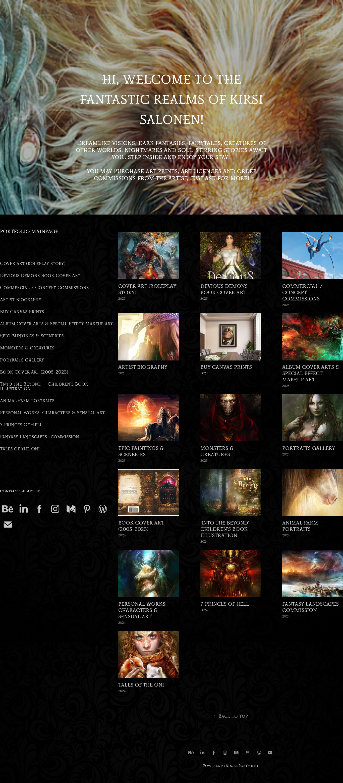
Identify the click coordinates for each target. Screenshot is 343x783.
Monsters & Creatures (27, 348)
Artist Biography (20, 300)
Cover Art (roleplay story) (33, 264)
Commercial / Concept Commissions (44, 288)
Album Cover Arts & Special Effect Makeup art (56, 324)
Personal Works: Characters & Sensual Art (52, 413)
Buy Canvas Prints (22, 312)
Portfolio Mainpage (29, 231)
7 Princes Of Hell (21, 425)
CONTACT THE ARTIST (20, 491)
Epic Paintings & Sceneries (32, 336)
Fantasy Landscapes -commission (39, 437)
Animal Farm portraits (27, 401)
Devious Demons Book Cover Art (40, 276)
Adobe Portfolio (242, 766)
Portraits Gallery (22, 360)
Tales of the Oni (20, 449)
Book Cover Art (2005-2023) (34, 372)
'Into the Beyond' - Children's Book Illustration (44, 386)
